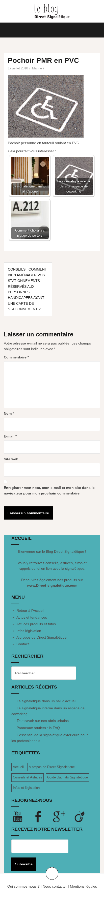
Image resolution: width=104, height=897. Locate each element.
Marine (37, 68)
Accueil (18, 767)
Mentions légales (83, 886)
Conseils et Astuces (27, 777)
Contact (22, 644)
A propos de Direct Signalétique (41, 637)
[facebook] (42, 816)
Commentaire (16, 357)
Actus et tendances (31, 617)
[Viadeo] (79, 816)
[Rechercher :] (39, 673)
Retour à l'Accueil (30, 610)
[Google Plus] (63, 816)
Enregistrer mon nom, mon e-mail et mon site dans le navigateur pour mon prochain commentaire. (49, 490)
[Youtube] (21, 816)
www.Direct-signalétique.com (52, 585)
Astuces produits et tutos (36, 624)
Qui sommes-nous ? (23, 886)
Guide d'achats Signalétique (67, 777)
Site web (11, 459)
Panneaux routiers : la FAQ (38, 728)
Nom (9, 413)
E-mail (10, 436)
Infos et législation (26, 788)
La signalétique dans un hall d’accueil (46, 701)
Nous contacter (55, 886)
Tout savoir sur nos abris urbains (43, 721)
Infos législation (28, 631)
